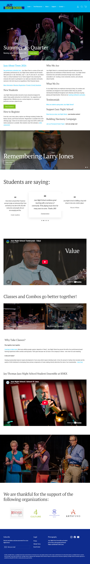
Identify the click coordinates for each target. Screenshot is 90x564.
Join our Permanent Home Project (55, 124)
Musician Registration (19, 85)
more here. (80, 362)
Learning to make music (11, 349)
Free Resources (37, 6)
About (47, 6)
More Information (8, 85)
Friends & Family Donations (33, 85)
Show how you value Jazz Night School (56, 114)
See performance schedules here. (12, 70)
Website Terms (37, 544)
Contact (61, 6)
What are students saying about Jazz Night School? (60, 104)
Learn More (33, 53)
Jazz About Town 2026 (15, 65)
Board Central (36, 547)
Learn (29, 6)
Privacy (35, 541)
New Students (9, 107)
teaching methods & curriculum (76, 95)
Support (54, 6)
